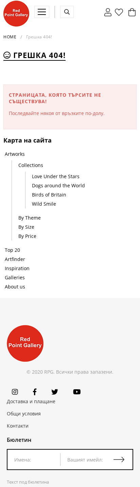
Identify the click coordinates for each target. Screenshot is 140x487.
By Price (27, 236)
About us (15, 286)
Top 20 (12, 250)
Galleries (15, 277)
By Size (26, 227)
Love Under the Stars (56, 176)
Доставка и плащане (31, 401)
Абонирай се (123, 459)
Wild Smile (44, 204)
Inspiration (17, 268)
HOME (9, 37)
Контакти (18, 426)
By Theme (29, 217)
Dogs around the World (58, 185)
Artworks (15, 154)
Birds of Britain (49, 194)
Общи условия (24, 413)
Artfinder (15, 259)
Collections (30, 165)
